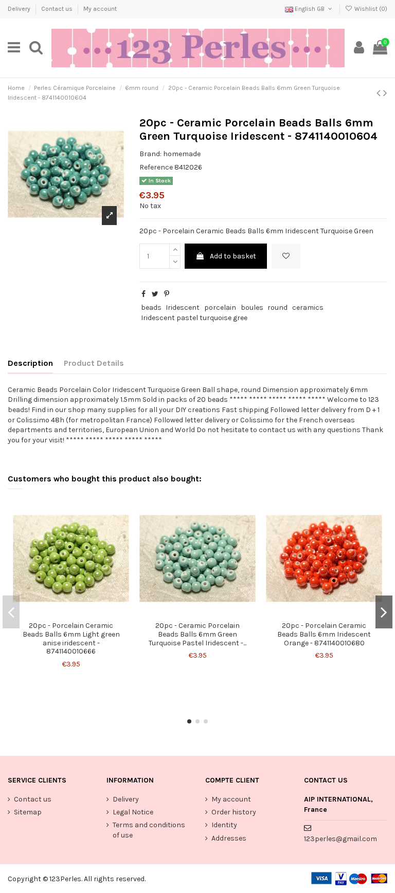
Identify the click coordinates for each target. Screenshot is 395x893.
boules (252, 307)
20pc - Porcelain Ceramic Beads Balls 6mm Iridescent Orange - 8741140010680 (324, 634)
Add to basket (233, 256)
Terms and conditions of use (149, 830)
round (277, 307)
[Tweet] (155, 294)
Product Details (94, 363)
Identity (224, 825)
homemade (182, 154)
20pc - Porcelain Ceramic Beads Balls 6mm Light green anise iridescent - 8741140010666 (71, 638)
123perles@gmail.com (340, 838)
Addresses (228, 838)
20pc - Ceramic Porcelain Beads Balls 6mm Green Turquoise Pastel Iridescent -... (197, 634)
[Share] (143, 294)
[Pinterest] (166, 294)
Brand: (150, 154)
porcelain (220, 307)
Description (30, 363)
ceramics (308, 307)
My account (100, 8)
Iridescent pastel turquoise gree (194, 317)
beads (151, 307)
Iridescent (183, 307)
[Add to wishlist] (286, 256)
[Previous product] (379, 93)
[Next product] (385, 93)
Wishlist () (370, 8)
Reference (156, 167)
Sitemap (28, 812)
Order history (233, 812)
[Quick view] (78, 613)
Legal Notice (133, 812)
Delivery (20, 8)
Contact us (57, 8)
